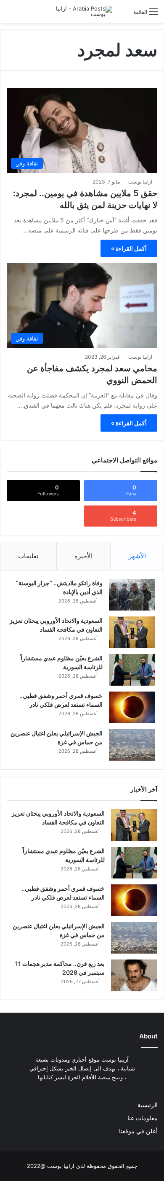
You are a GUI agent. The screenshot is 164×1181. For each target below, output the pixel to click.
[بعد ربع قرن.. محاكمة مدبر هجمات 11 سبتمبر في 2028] (134, 975)
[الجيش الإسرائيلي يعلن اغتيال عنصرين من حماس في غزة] (132, 745)
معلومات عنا (142, 1118)
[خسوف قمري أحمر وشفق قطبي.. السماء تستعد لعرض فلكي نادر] (132, 707)
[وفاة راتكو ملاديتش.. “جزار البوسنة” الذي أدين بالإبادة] (132, 595)
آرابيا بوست (140, 181)
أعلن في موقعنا (138, 1131)
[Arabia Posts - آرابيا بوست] (78, 11)
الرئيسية (148, 1105)
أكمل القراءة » (129, 248)
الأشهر (137, 556)
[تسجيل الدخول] (123, 14)
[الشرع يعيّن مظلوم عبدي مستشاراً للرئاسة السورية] (132, 670)
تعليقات (28, 556)
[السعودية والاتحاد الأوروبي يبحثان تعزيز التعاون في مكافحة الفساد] (132, 632)
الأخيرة (83, 556)
